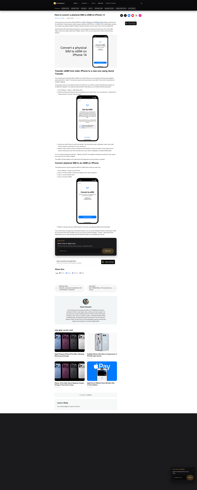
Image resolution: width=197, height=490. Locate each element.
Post (57, 273)
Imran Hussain (70, 18)
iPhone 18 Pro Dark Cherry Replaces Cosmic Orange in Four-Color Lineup (69, 384)
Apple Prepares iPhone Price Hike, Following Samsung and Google (69, 355)
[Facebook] (129, 15)
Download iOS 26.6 (121, 8)
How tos (57, 18)
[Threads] (121, 15)
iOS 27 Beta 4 (132, 8)
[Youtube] (132, 15)
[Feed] (136, 15)
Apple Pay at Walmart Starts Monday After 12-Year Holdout (101, 384)
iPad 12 (90, 8)
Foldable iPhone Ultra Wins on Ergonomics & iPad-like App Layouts (102, 355)
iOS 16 (63, 82)
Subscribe (108, 251)
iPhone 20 (83, 8)
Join (190, 477)
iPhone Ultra (65, 8)
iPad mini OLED (99, 8)
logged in (66, 406)
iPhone (62, 18)
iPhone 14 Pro (99, 22)
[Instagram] (140, 15)
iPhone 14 (90, 22)
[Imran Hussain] (86, 301)
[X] (125, 15)
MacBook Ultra (109, 8)
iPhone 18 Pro (75, 8)
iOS (60, 18)
